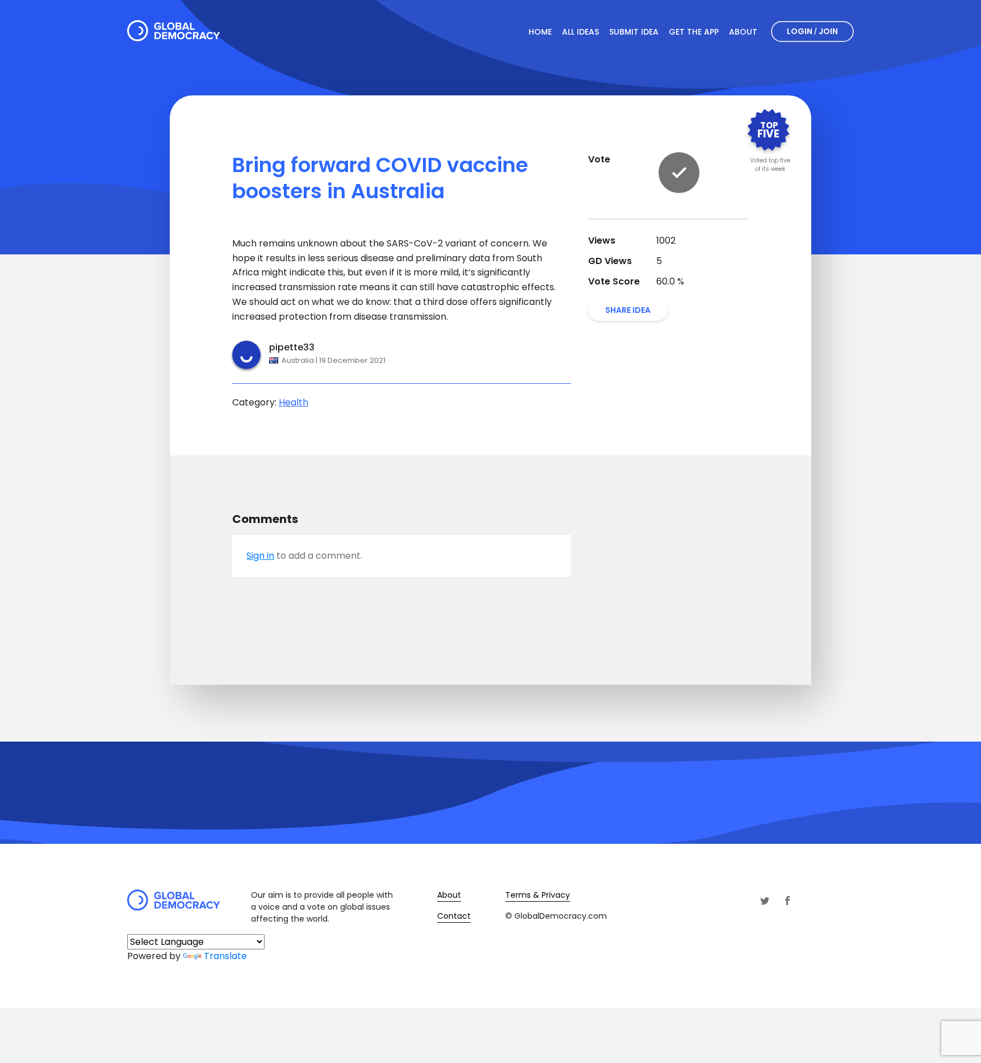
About (743, 31)
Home (540, 31)
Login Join (812, 31)
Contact (454, 916)
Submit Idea (634, 31)
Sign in (260, 555)
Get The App (694, 31)
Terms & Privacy (537, 895)
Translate (225, 955)
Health (293, 402)
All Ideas (580, 31)
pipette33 (292, 347)
